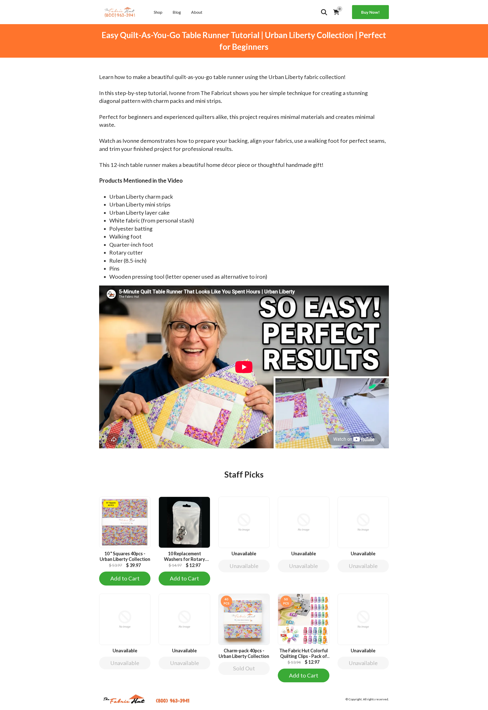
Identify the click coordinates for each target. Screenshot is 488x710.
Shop (158, 12)
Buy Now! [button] (370, 12)
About (196, 12)
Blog (177, 12)
